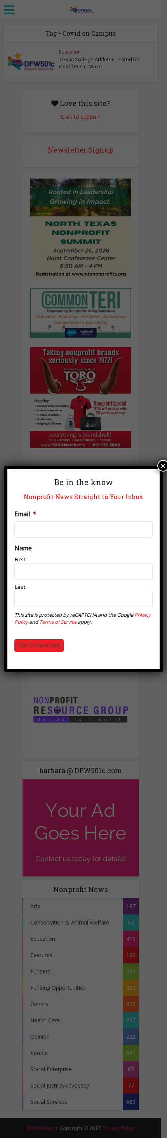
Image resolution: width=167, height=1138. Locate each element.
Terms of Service (58, 621)
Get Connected (39, 645)
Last (20, 586)
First (20, 559)
